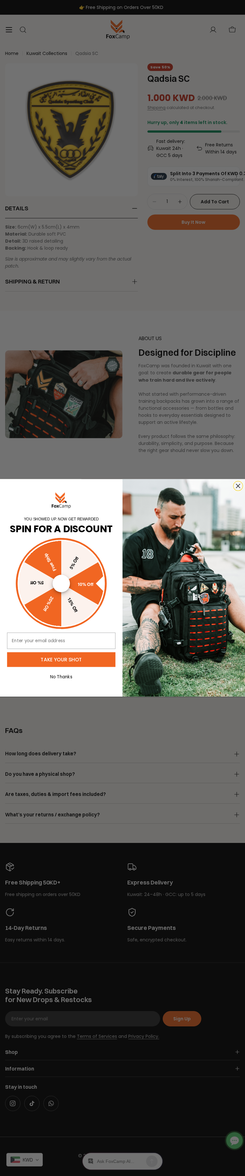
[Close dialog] (232, 530)
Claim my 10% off (180, 610)
